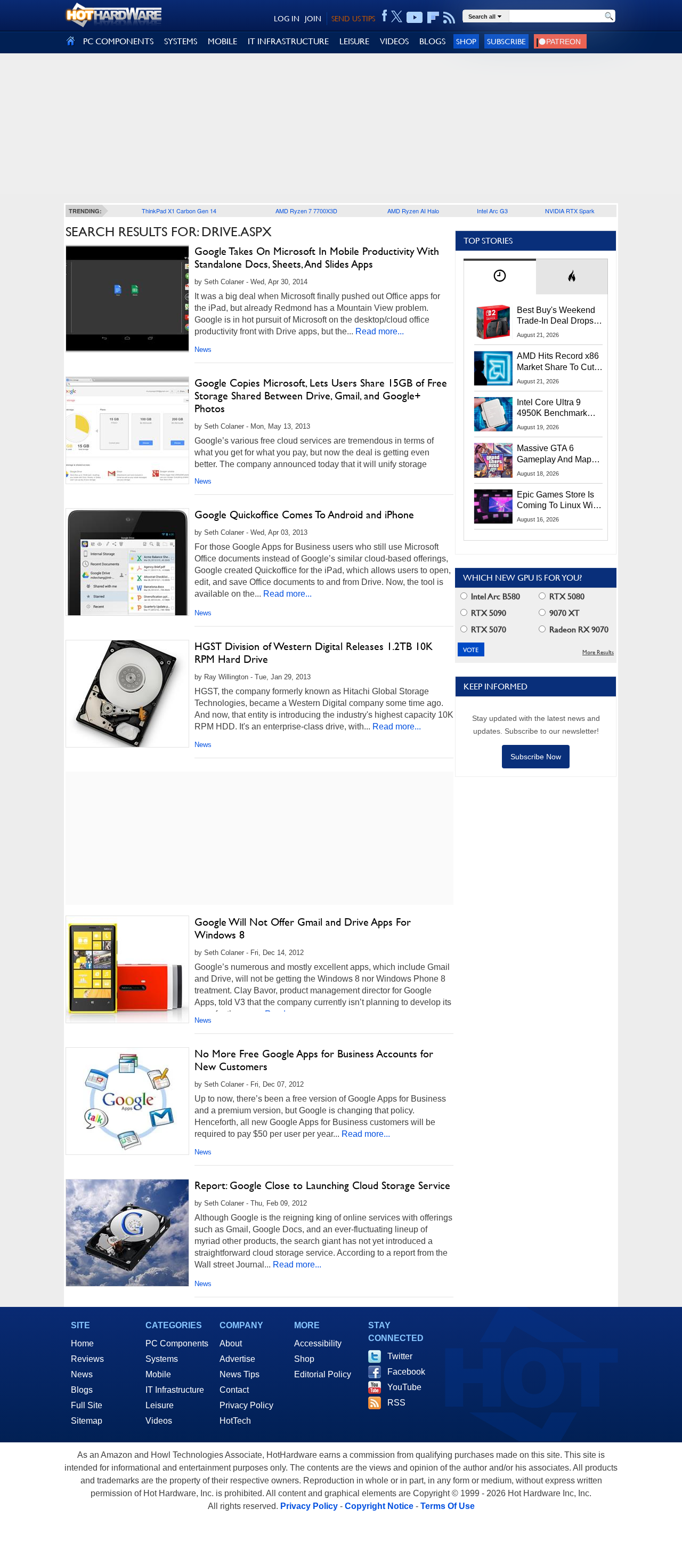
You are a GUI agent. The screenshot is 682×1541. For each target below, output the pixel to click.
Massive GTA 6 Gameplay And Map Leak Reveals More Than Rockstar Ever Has (554, 454)
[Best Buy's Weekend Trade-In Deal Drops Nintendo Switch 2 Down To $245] (493, 322)
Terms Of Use (447, 1506)
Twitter (399, 1356)
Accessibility (318, 1343)
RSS (396, 1402)
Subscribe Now (535, 756)
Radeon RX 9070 (577, 629)
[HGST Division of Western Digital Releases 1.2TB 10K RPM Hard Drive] (127, 693)
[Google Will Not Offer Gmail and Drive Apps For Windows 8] (127, 969)
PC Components (176, 1343)
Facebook (406, 1371)
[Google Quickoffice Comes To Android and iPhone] (127, 562)
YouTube (404, 1387)
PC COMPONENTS (118, 41)
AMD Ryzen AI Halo (413, 210)
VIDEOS (394, 41)
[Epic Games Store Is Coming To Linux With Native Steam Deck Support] (493, 506)
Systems (161, 1358)
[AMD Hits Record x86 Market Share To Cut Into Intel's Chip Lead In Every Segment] (493, 368)
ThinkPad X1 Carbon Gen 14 (179, 210)
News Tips (239, 1374)
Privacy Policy (246, 1405)
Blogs (82, 1389)
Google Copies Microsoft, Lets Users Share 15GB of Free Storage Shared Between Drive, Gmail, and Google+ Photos (320, 395)
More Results (598, 652)
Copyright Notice (379, 1506)
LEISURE (354, 41)
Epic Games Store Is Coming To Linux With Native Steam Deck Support (558, 500)
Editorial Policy (322, 1374)
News (203, 350)
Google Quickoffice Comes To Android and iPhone (304, 514)
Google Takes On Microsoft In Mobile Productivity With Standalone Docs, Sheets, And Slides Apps (316, 257)
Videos (158, 1420)
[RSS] (449, 18)
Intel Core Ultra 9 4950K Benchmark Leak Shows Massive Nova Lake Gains (557, 408)
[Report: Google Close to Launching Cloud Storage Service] (127, 1232)
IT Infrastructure (174, 1389)
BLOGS (432, 41)
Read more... (379, 331)
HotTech (235, 1420)
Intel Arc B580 (494, 596)
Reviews (87, 1358)
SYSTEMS (180, 41)
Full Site (86, 1405)
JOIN (313, 18)
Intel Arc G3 (492, 210)
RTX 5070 (487, 629)
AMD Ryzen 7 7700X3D (306, 210)
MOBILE (222, 41)
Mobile (158, 1374)
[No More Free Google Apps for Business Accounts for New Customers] (127, 1101)
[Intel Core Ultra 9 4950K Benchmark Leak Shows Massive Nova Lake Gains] (493, 414)
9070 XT (563, 613)
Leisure (159, 1405)
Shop (466, 41)
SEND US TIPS (353, 18)
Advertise (237, 1358)
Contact (234, 1389)
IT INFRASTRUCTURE (288, 41)
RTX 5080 (565, 596)
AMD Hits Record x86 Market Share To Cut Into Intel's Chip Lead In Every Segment (558, 362)
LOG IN (286, 18)
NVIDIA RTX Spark (570, 210)
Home (82, 1343)
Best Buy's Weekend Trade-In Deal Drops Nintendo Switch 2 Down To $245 (556, 316)
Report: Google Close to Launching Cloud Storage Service (322, 1185)
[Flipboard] (433, 18)
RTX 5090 (487, 613)
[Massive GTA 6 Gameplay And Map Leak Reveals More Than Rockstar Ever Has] (493, 460)
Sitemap (86, 1420)
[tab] (500, 276)
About (231, 1343)
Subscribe (506, 41)
